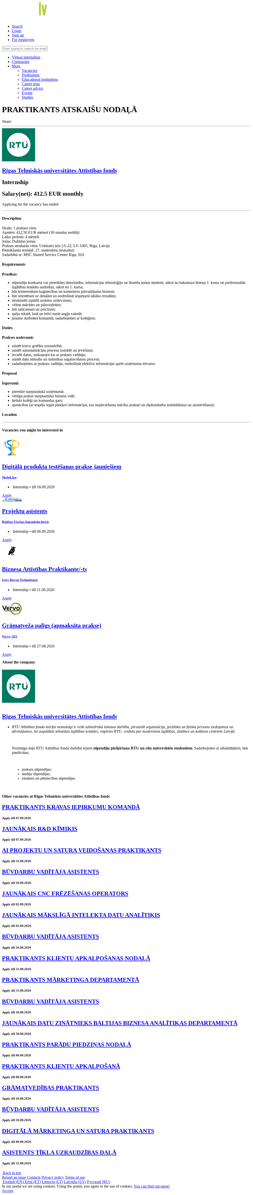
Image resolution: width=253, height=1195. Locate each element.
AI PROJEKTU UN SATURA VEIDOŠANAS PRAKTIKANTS (81, 850)
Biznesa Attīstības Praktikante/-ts (44, 569)
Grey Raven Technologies (20, 580)
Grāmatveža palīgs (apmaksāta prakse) (51, 625)
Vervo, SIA (9, 636)
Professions (31, 75)
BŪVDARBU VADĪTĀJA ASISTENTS (50, 872)
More (16, 66)
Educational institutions (40, 79)
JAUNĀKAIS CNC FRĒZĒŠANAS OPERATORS (65, 893)
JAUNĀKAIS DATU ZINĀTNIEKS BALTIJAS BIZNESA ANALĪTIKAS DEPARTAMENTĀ (119, 1023)
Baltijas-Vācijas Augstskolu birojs (25, 522)
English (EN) (13, 1182)
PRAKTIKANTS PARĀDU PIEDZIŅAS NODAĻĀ (66, 1044)
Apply (7, 495)
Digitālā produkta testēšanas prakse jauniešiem (61, 466)
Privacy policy (53, 1177)
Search (17, 26)
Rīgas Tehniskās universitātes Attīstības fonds (59, 170)
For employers (23, 40)
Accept (7, 1191)
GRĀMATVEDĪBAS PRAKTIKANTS (50, 1088)
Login (16, 31)
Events (27, 93)
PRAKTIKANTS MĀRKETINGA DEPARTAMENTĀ (70, 980)
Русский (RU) (98, 1182)
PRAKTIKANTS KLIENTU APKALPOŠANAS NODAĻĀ (76, 958)
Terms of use (75, 1177)
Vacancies (29, 70)
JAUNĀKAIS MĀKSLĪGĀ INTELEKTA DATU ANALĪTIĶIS (81, 915)
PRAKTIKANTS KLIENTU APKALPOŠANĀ (61, 1066)
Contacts (34, 1177)
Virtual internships (26, 57)
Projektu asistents (24, 511)
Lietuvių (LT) (52, 1182)
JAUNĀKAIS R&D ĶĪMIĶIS (39, 829)
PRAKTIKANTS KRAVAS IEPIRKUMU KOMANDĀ (71, 807)
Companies (20, 62)
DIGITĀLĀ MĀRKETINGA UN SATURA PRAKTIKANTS (78, 1131)
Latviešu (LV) (75, 1182)
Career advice (32, 88)
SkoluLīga (9, 477)
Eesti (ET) (33, 1182)
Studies (27, 97)
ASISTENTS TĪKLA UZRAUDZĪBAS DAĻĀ (59, 1152)
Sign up (18, 35)
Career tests (31, 84)
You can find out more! (152, 1186)
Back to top (11, 1173)
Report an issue (14, 1177)
